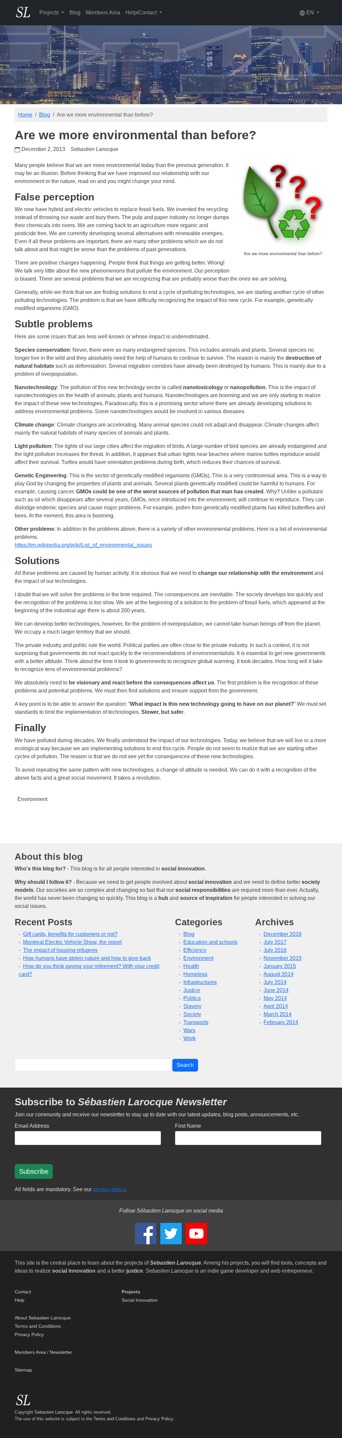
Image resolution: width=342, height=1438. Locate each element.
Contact (23, 1291)
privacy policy (109, 1189)
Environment (32, 799)
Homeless (195, 974)
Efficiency (194, 950)
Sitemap (23, 1370)
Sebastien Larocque (53, 1412)
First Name (188, 1126)
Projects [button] (49, 12)
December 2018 (283, 934)
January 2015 (280, 966)
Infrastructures (200, 982)
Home (25, 115)
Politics (192, 998)
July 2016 (275, 950)
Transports (195, 1022)
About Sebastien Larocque (43, 1317)
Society (192, 1014)
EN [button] (310, 12)
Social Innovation (140, 1300)
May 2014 (275, 998)
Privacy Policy (29, 1334)
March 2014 (278, 1014)
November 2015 (283, 958)
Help (19, 1300)
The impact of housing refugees (60, 950)
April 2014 (276, 1006)
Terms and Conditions (38, 1326)
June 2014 (276, 990)
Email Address (32, 1126)
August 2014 (279, 974)
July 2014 (275, 982)
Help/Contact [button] (142, 12)
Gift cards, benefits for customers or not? (70, 934)
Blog (74, 12)
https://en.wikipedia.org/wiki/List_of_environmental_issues (83, 545)
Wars (189, 1030)
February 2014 (281, 1022)
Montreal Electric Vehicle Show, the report (72, 942)
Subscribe (33, 1171)
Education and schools (210, 942)
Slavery (192, 1006)
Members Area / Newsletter (43, 1352)
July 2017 (275, 942)
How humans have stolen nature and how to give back (87, 958)
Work (189, 1038)
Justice (191, 990)
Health (191, 966)
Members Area (103, 12)
